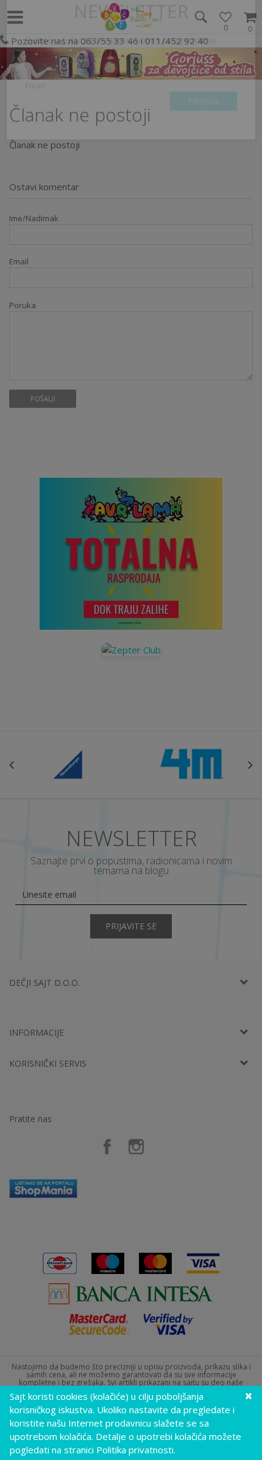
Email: (35, 124)
